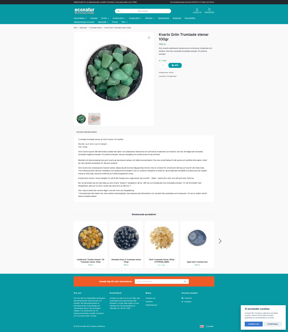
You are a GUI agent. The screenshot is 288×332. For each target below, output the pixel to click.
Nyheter (94, 18)
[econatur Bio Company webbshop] (84, 11)
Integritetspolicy (151, 305)
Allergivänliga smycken (84, 22)
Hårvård (148, 18)
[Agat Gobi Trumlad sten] (197, 240)
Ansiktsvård (118, 18)
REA (123, 22)
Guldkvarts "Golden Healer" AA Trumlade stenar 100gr (90, 260)
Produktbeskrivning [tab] (86, 132)
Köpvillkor (149, 302)
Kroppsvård (134, 18)
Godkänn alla (253, 324)
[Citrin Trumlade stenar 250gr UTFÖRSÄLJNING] (162, 239)
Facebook (188, 298)
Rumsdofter (190, 18)
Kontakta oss (150, 298)
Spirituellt (102, 22)
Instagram (187, 302)
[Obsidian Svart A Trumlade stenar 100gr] (126, 239)
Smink (104, 18)
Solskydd (177, 18)
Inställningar (273, 324)
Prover (115, 22)
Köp (176, 65)
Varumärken (79, 18)
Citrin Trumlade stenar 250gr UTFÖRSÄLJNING (162, 260)
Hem (75, 28)
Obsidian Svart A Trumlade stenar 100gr (126, 260)
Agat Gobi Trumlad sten (197, 262)
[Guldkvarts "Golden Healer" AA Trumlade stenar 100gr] (91, 239)
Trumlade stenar (95, 28)
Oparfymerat (163, 18)
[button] (219, 241)
